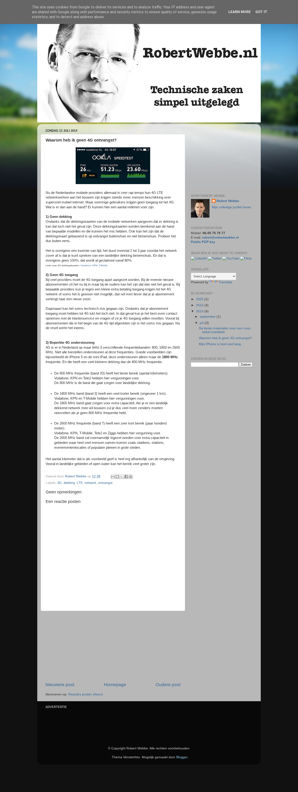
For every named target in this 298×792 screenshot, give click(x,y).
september (208, 316)
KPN (94, 265)
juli (202, 323)
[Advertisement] (113, 646)
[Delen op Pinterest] (130, 476)
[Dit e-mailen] (113, 476)
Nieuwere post (59, 684)
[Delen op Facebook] (126, 476)
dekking (69, 483)
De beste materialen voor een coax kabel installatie (225, 330)
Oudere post (168, 684)
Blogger (181, 757)
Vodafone (86, 265)
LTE (80, 483)
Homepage (115, 684)
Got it (261, 12)
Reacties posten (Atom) (85, 694)
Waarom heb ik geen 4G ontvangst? (225, 338)
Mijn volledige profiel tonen (231, 207)
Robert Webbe (228, 201)
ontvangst (105, 483)
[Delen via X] (121, 476)
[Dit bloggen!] (117, 476)
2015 (200, 305)
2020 (200, 299)
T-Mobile (103, 265)
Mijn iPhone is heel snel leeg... (221, 344)
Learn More (239, 12)
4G (59, 483)
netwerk (90, 483)
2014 (200, 311)
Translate (225, 282)
